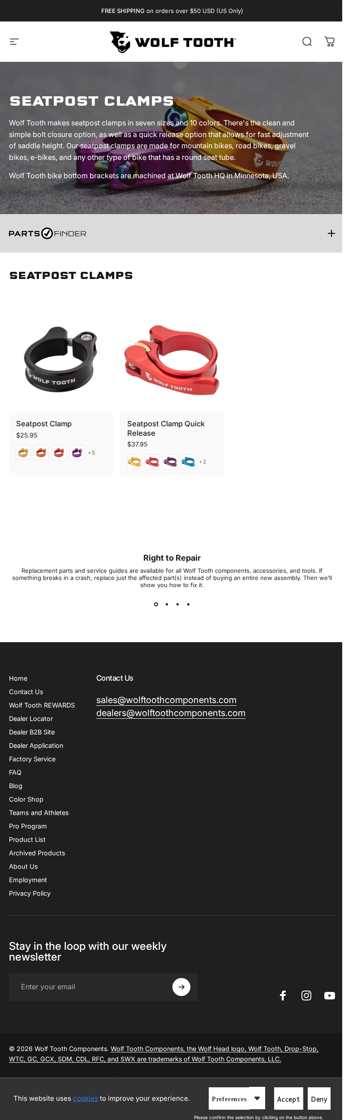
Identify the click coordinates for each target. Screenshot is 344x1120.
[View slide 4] (188, 604)
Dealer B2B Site (32, 732)
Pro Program (28, 826)
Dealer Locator (31, 718)
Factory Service (32, 759)
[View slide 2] (166, 604)
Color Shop (26, 799)
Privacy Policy (30, 893)
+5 (91, 452)
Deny (319, 1099)
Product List (27, 839)
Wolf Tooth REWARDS (42, 705)
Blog (15, 786)
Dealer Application (36, 745)
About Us (23, 866)
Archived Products (37, 853)
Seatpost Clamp (44, 423)
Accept (288, 1099)
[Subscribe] (181, 987)
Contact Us (26, 691)
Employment (28, 880)
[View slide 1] (155, 604)
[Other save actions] (257, 1098)
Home (18, 678)
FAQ (15, 772)
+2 (202, 461)
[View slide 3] (177, 604)
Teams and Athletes (39, 812)
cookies (85, 1098)
